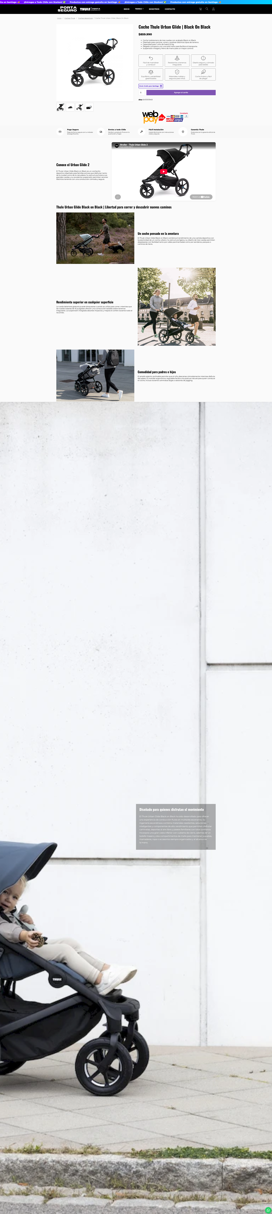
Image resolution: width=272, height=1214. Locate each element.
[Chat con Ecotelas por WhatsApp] (268, 1210)
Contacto (170, 9)
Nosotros (154, 9)
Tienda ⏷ (139, 9)
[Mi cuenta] (213, 9)
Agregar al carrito (181, 92)
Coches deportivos (85, 18)
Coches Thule (69, 18)
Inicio (127, 9)
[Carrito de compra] (200, 9)
